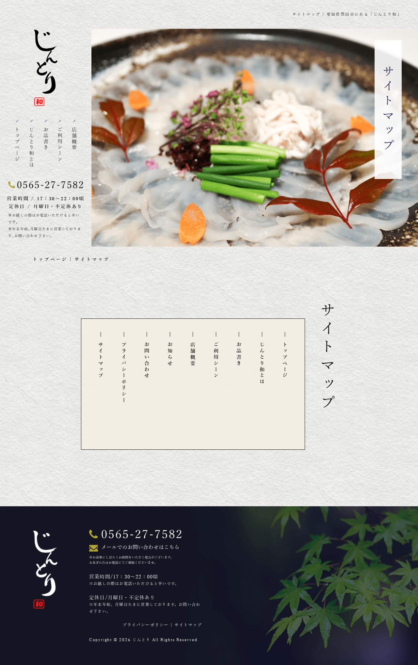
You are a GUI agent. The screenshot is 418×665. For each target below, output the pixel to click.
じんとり (142, 640)
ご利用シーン (60, 144)
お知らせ (170, 354)
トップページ (17, 144)
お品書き (46, 139)
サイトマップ (101, 360)
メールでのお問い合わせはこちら (140, 547)
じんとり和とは (31, 147)
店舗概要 (74, 139)
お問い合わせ (147, 360)
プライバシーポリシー (124, 373)
